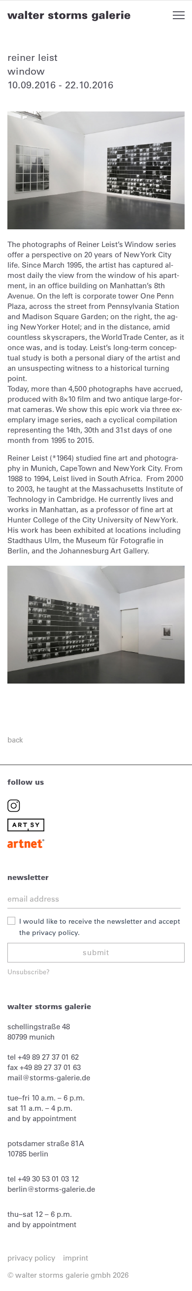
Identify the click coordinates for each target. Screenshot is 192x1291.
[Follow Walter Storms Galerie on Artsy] (25, 824)
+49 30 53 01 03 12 (48, 1178)
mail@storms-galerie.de (48, 1077)
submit (96, 952)
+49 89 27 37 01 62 (48, 1057)
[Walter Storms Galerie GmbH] (68, 15)
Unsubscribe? (28, 971)
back (15, 739)
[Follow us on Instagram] (13, 805)
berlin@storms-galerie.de (51, 1189)
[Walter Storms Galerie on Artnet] (25, 843)
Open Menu (179, 15)
